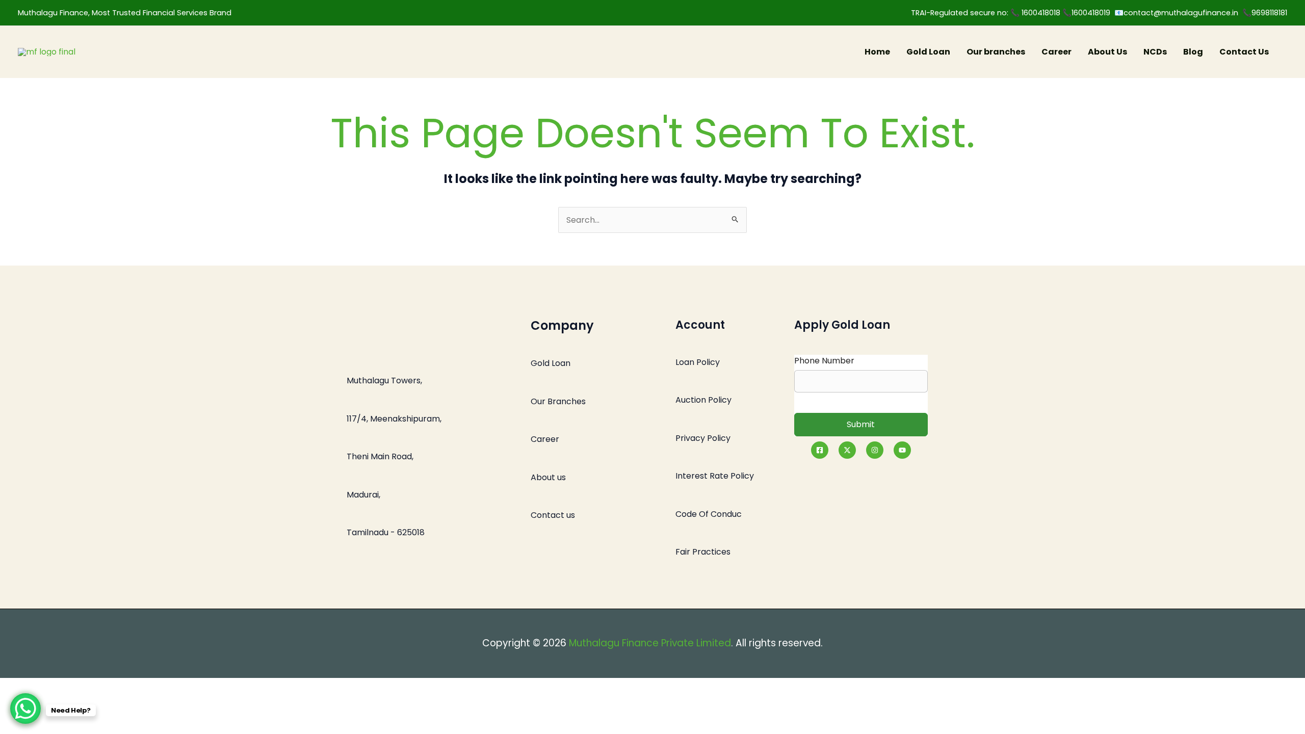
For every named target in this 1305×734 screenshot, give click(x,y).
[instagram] (874, 450)
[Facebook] (819, 450)
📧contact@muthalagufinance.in (1176, 13)
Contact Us (1244, 52)
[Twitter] (847, 450)
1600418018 (1042, 13)
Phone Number (824, 360)
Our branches (996, 52)
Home (877, 52)
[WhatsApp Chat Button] (25, 708)
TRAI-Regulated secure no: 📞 (966, 13)
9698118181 (1269, 13)
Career (1056, 52)
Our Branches (558, 401)
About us (548, 477)
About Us (1107, 52)
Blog (1193, 52)
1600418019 (1093, 13)
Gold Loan (928, 52)
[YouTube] (902, 450)
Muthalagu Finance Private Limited (650, 643)
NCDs (1155, 52)
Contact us (553, 515)
